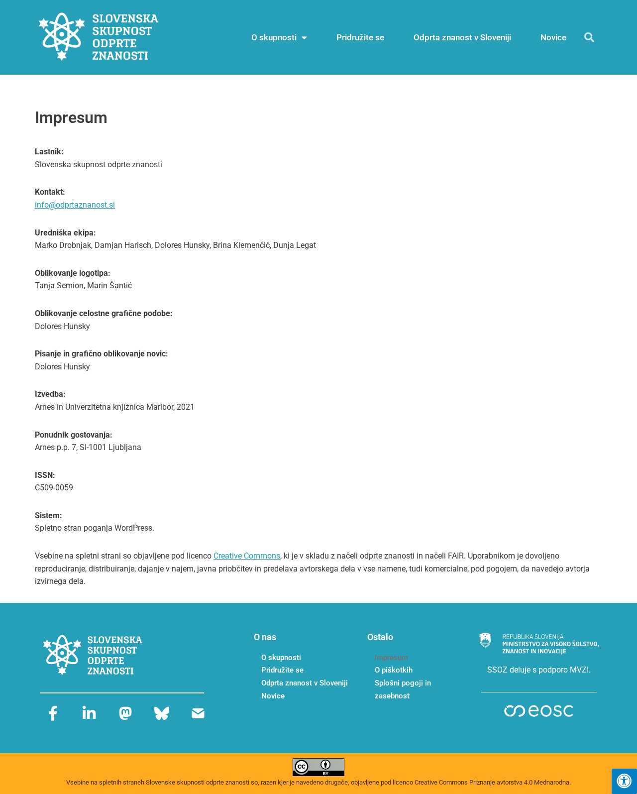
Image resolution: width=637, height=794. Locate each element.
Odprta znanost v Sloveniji (462, 37)
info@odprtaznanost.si (75, 205)
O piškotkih (394, 670)
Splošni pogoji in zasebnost (403, 689)
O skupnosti (274, 37)
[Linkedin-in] (89, 713)
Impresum (391, 657)
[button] (589, 37)
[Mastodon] (125, 713)
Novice (553, 37)
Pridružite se (360, 37)
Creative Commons (246, 556)
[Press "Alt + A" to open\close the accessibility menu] (624, 781)
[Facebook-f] (52, 713)
